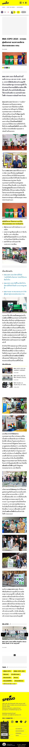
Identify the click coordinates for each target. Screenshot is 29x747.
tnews (17, 735)
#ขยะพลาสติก (7, 678)
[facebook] (5, 67)
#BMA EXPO (7, 671)
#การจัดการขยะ (15, 674)
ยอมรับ (4, 734)
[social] (12, 722)
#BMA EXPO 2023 (19, 671)
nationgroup (19, 728)
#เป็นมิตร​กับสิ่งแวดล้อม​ (9, 684)
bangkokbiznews (20, 731)
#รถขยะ (16, 678)
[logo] (5, 2)
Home (3, 7)
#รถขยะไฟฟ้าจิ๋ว (7, 681)
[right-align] (23, 3)
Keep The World (11, 7)
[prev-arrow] (3, 634)
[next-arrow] (26, 634)
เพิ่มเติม (5, 731)
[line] (9, 67)
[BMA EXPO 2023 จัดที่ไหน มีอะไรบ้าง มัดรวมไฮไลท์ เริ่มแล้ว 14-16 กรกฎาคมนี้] (14, 633)
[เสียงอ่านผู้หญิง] (13, 12)
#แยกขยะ (5, 674)
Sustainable (20, 7)
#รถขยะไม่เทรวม (19, 681)
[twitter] (7, 67)
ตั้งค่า (4, 737)
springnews (18, 733)
